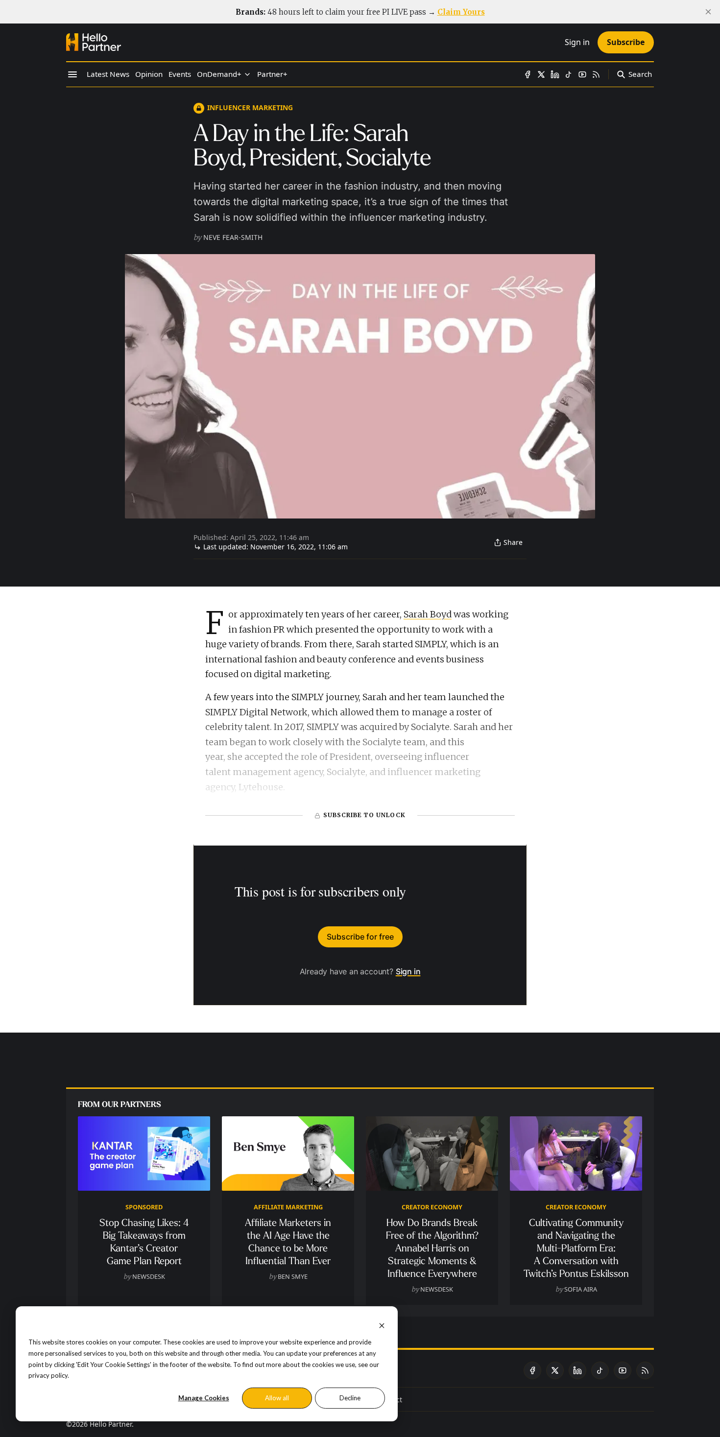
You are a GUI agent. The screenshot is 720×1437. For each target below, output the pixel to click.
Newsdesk (148, 1276)
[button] (219, 74)
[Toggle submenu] (247, 74)
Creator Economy (432, 1206)
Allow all (277, 1398)
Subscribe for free (360, 937)
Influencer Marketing (250, 107)
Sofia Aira (580, 1289)
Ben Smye (293, 1276)
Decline (349, 1398)
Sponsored (144, 1206)
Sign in (408, 971)
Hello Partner (111, 1424)
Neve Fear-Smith (233, 237)
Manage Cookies (203, 1398)
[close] (708, 12)
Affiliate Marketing (288, 1206)
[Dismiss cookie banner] (382, 1324)
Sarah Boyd (428, 614)
